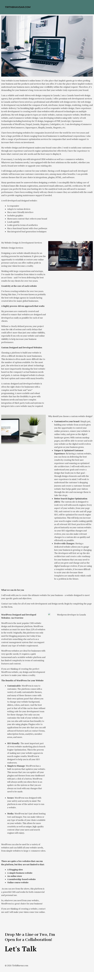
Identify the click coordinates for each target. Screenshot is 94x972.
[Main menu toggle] (89, 7)
